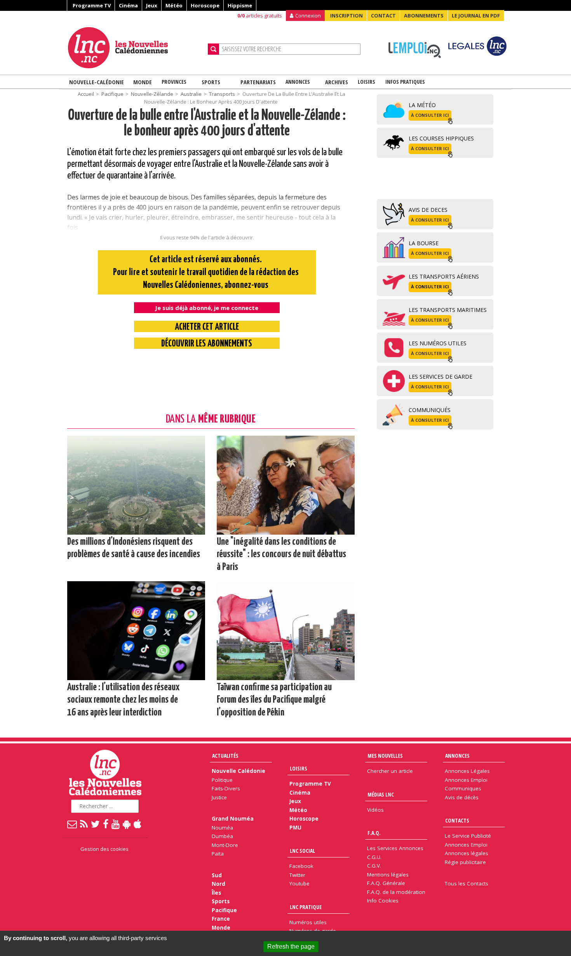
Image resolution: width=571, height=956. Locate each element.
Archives (336, 82)
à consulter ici (430, 115)
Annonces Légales (467, 770)
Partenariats (258, 82)
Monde (142, 82)
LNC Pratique (306, 907)
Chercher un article (390, 770)
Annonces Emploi (466, 779)
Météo (174, 5)
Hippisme (240, 5)
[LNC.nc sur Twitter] (96, 823)
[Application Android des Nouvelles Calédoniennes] (127, 823)
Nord (218, 883)
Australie (191, 93)
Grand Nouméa (233, 818)
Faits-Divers (226, 788)
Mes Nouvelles (385, 755)
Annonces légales (466, 853)
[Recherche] (213, 49)
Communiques (463, 788)
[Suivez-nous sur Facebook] (106, 823)
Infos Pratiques (405, 81)
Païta (218, 853)
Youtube (299, 883)
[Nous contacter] (72, 823)
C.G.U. (374, 857)
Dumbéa (222, 836)
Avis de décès (462, 797)
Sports (211, 82)
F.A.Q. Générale (386, 883)
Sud (217, 875)
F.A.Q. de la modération (396, 891)
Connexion (308, 15)
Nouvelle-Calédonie (96, 82)
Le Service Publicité (468, 835)
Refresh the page (291, 946)
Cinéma (128, 5)
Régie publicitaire (465, 862)
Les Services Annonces (395, 848)
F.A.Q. (374, 832)
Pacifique (112, 93)
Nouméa (222, 827)
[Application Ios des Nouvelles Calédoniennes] (138, 823)
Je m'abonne (422, 21)
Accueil (86, 93)
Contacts (457, 820)
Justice (219, 797)
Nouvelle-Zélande (152, 93)
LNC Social (302, 850)
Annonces (298, 81)
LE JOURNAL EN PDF (476, 15)
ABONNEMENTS (424, 15)
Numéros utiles (308, 922)
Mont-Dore (225, 845)
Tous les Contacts (466, 883)
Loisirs (366, 81)
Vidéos (375, 809)
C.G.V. (374, 865)
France (221, 918)
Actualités (225, 755)
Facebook (301, 865)
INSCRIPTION (346, 15)
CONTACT (383, 15)
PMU (295, 827)
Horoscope (205, 5)
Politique (222, 779)
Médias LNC (380, 794)
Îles (216, 892)
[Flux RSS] (84, 823)
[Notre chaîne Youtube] (115, 823)
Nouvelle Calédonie (238, 770)
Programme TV (92, 5)
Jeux (151, 5)
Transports (222, 93)
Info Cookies (383, 900)
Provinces (174, 81)
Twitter (297, 874)
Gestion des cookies (104, 848)
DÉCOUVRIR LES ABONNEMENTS (206, 343)
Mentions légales (388, 874)
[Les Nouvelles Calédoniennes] (135, 48)
